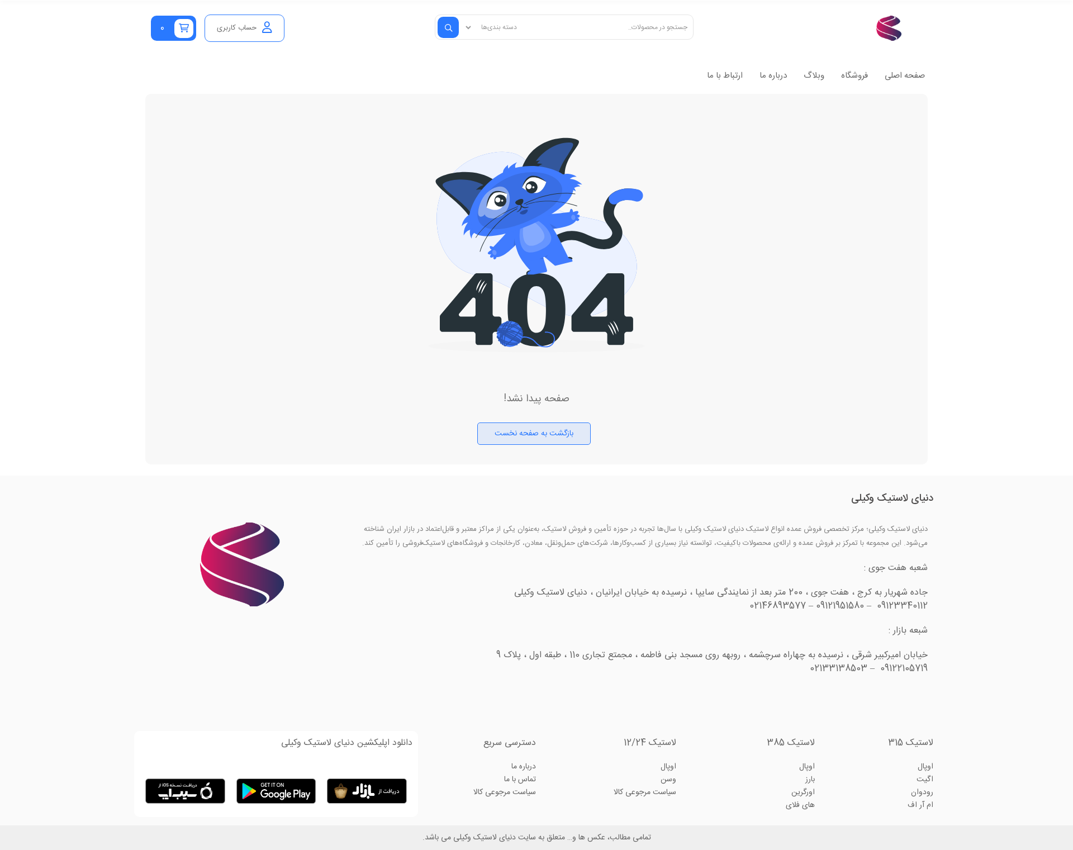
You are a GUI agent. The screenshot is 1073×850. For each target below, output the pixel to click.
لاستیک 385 (791, 743)
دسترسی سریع (509, 743)
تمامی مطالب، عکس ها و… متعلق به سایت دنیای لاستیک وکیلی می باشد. (536, 837)
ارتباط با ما (725, 76)
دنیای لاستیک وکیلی (892, 498)
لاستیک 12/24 (650, 743)
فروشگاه (854, 76)
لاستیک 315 (910, 743)
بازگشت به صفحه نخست (534, 433)
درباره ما (773, 76)
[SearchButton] (448, 27)
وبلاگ (814, 76)
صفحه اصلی (905, 76)
